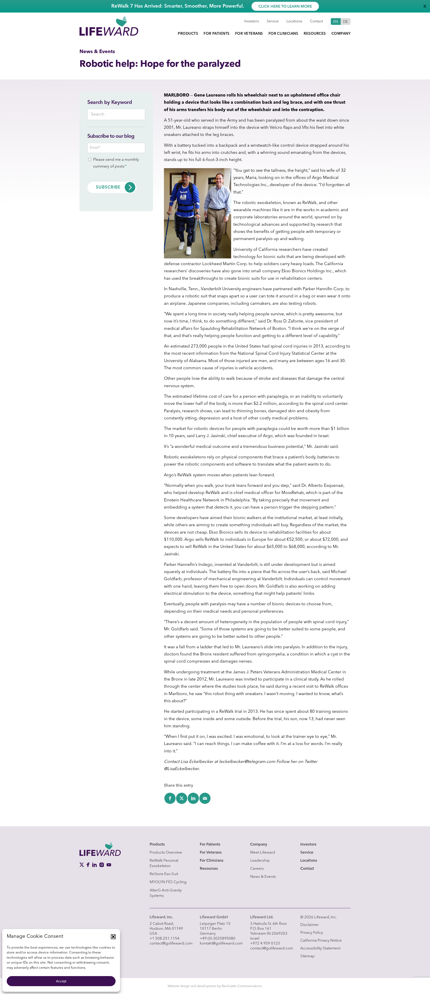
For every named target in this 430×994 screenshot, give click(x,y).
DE (345, 22)
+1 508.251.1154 (164, 938)
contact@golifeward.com (171, 943)
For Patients (210, 844)
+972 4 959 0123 (265, 943)
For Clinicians (212, 861)
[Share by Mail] (205, 798)
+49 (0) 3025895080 (217, 938)
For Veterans (211, 852)
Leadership (260, 861)
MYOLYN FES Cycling (168, 882)
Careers (257, 869)
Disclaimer (309, 925)
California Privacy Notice (321, 940)
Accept (61, 981)
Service (273, 21)
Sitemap (307, 956)
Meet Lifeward (262, 852)
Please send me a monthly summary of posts (116, 163)
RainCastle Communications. (242, 986)
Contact (316, 21)
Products (157, 844)
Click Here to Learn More (285, 7)
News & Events (263, 877)
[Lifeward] (109, 25)
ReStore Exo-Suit (164, 874)
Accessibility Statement (320, 948)
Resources (209, 869)
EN (335, 22)
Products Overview (166, 852)
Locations (294, 21)
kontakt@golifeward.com (221, 943)
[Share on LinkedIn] (193, 798)
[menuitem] (188, 33)
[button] (113, 936)
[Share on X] (181, 798)
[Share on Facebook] (170, 798)
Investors (251, 21)
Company (258, 844)
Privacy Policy (311, 933)
